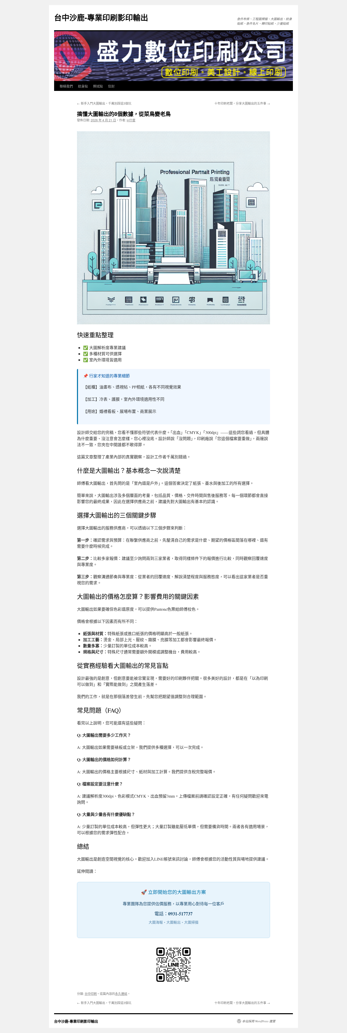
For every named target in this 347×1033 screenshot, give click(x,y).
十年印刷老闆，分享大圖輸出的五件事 (242, 103)
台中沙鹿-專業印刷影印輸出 (101, 17)
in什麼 (131, 120)
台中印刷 (91, 993)
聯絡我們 (66, 86)
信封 (111, 86)
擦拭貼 (98, 86)
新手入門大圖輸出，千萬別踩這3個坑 (104, 103)
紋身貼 (83, 86)
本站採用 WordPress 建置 (258, 1021)
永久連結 (121, 993)
